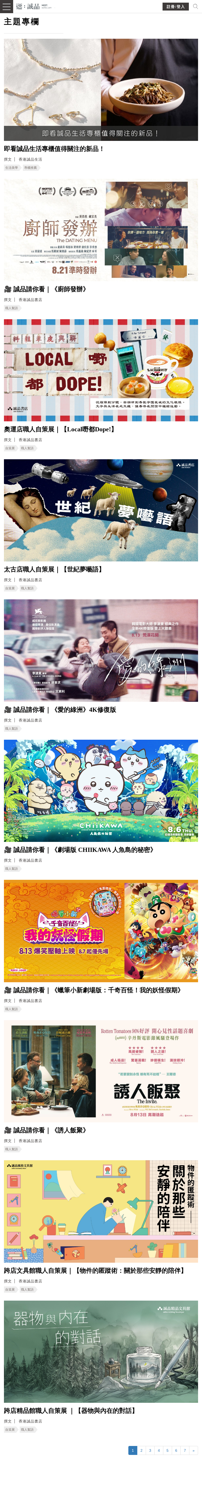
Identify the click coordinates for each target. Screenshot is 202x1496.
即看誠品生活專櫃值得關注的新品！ (54, 148)
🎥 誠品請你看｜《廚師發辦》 (46, 289)
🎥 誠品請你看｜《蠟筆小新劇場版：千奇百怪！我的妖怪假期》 (94, 990)
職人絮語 (11, 308)
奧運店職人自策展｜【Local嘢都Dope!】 (60, 429)
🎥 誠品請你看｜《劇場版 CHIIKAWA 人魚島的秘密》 (80, 849)
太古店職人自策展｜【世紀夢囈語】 (54, 569)
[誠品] (34, 6)
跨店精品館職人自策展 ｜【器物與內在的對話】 (71, 1410)
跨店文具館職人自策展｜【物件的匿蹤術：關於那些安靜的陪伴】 (95, 1270)
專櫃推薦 (30, 168)
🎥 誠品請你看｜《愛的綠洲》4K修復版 (60, 709)
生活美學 (11, 168)
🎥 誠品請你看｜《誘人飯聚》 (46, 1130)
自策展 (10, 448)
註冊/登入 (176, 7)
